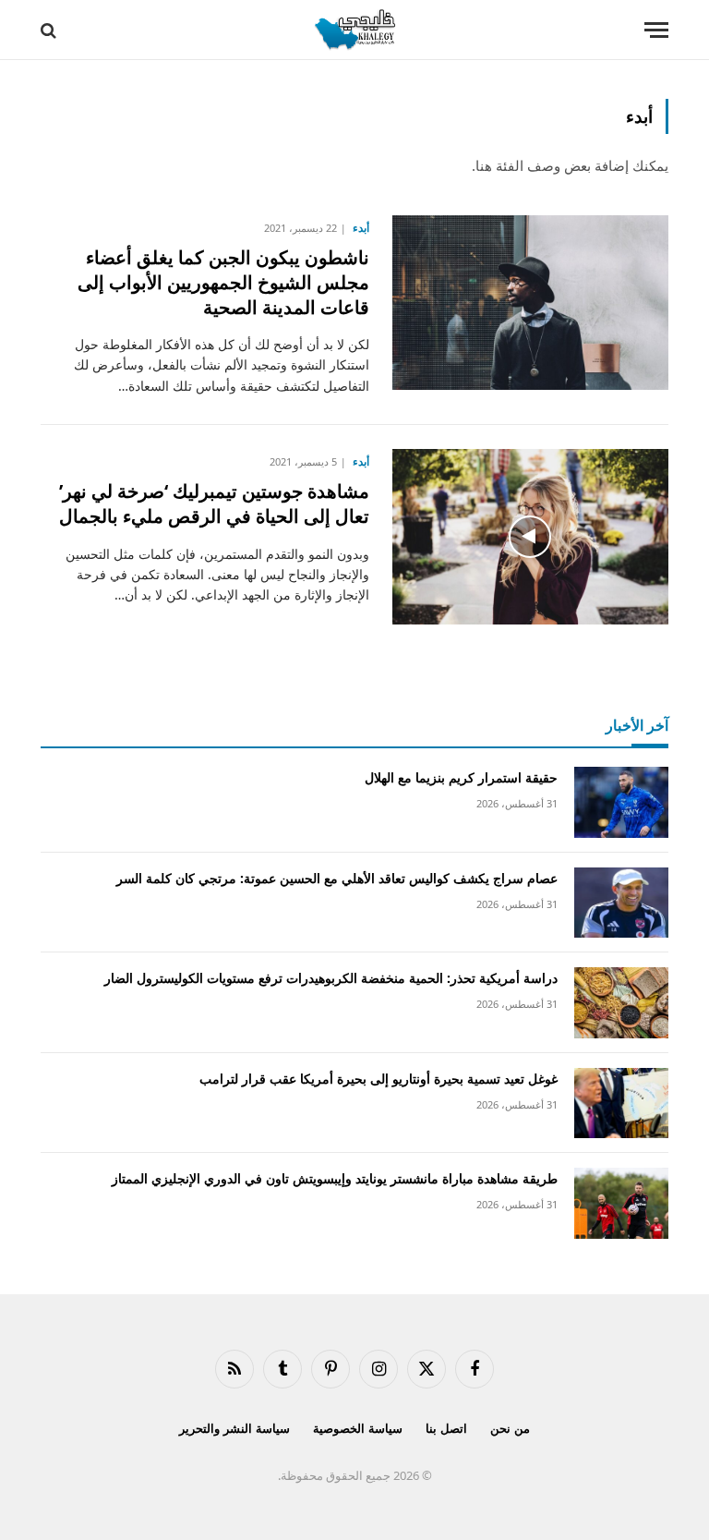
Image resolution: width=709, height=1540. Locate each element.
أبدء (361, 228)
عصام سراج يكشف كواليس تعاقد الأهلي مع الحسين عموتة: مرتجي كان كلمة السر (337, 878)
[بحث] (50, 30)
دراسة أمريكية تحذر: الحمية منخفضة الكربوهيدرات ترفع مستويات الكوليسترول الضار (331, 978)
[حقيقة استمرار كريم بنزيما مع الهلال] (621, 802)
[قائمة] (656, 30)
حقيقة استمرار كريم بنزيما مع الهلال (461, 777)
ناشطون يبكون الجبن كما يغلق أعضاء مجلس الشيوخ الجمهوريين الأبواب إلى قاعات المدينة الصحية (223, 282)
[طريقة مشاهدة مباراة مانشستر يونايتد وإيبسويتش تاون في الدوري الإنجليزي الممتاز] (621, 1203)
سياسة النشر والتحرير (234, 1428)
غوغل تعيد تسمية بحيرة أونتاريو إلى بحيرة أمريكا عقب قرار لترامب (378, 1078)
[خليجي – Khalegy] (354, 30)
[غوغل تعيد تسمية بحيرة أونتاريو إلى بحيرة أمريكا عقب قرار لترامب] (621, 1103)
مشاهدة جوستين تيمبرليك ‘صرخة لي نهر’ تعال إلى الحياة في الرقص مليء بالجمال (214, 503)
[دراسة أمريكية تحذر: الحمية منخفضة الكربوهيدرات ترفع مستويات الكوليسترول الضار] (621, 1002)
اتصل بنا (446, 1428)
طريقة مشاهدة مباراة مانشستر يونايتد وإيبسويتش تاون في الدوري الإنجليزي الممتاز (335, 1178)
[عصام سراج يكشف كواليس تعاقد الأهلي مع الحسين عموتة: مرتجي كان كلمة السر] (621, 903)
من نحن (510, 1428)
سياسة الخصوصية (358, 1428)
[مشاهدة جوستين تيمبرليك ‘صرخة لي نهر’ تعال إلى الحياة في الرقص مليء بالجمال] (530, 536)
